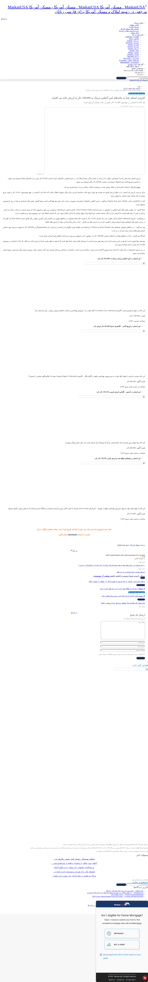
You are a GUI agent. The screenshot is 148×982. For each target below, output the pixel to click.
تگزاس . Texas (134, 39)
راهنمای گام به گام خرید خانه (133, 70)
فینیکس (114, 555)
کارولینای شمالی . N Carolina (129, 60)
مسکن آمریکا (135, 187)
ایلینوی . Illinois (133, 52)
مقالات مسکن (138, 23)
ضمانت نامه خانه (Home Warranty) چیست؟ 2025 (107, 896)
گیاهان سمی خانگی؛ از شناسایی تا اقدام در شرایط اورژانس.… (74, 863)
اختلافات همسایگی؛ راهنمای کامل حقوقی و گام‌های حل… (74, 859)
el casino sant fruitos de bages (134, 896)
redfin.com (121, 545)
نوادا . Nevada (134, 50)
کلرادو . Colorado (133, 54)
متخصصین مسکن (137, 68)
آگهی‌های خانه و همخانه (135, 64)
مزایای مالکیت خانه (117, 894)
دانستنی (131, 555)
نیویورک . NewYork (132, 43)
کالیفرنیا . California (132, 37)
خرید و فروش (137, 555)
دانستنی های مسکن (123, 555)
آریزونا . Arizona (133, 48)
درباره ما (140, 74)
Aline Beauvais (138, 893)
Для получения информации (134, 894)
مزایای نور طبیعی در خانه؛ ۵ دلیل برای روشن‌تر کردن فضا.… (74, 876)
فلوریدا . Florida (133, 45)
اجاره (142, 578)
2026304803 (72, 535)
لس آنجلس (108, 555)
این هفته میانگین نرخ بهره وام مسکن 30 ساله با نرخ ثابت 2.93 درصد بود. (109, 893)
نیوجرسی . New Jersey (131, 58)
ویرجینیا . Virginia (133, 41)
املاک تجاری (140, 585)
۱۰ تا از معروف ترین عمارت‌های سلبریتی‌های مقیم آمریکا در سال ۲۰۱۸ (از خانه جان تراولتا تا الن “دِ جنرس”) (111, 565)
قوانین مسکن (134, 25)
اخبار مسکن (135, 33)
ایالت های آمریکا (137, 35)
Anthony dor (139, 891)
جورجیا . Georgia (133, 46)
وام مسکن (141, 599)
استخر (143, 555)
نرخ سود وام (139, 72)
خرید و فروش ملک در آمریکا (129, 31)
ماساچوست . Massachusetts (129, 62)
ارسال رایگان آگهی (132, 66)
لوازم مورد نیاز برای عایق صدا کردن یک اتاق (119, 891)
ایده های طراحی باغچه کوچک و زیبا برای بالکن (130, 572)
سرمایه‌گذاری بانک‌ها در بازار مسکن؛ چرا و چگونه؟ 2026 (74, 867)
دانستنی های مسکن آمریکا (130, 29)
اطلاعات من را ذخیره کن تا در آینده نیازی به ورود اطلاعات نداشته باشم (121, 654)
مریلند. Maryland (133, 56)
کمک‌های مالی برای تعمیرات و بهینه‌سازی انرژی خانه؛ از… (74, 872)
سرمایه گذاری (134, 27)
